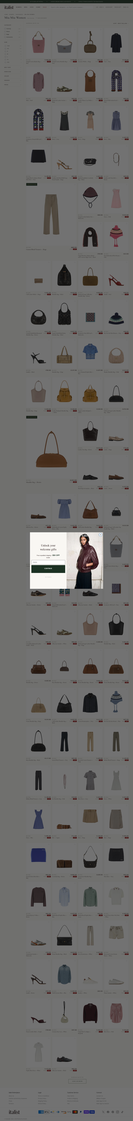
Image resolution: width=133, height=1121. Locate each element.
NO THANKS (48, 577)
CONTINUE (48, 568)
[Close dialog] (100, 534)
